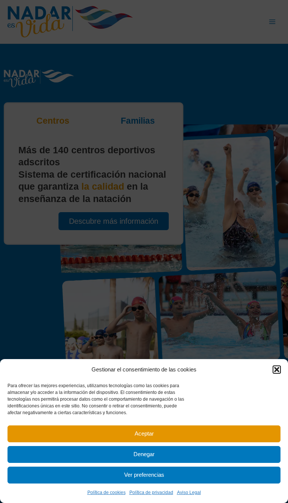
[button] (276, 369)
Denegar (144, 454)
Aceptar (144, 433)
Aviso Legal (189, 492)
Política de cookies (106, 492)
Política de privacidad (151, 492)
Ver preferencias (144, 475)
